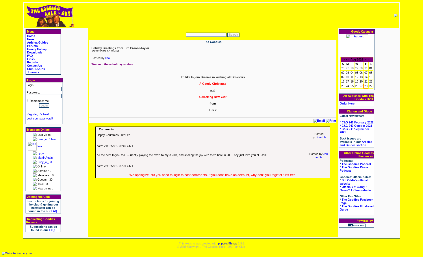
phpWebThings (227, 243)
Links (30, 59)
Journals (32, 72)
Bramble (321, 137)
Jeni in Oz (321, 155)
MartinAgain (45, 157)
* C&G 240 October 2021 (356, 125)
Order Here (347, 103)
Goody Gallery (36, 49)
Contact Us (34, 65)
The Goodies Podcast (356, 164)
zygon (41, 153)
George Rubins (46, 139)
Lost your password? (40, 118)
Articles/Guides (37, 42)
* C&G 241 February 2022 (356, 122)
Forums (32, 46)
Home (30, 36)
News (30, 39)
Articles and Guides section (356, 143)
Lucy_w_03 (44, 162)
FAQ (29, 55)
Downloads (34, 52)
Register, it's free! (38, 114)
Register (32, 62)
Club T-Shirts (35, 69)
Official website (355, 188)
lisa (39, 146)
